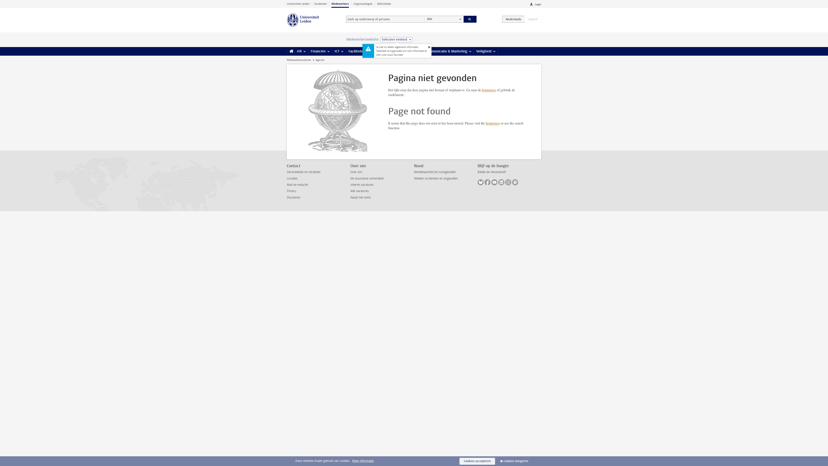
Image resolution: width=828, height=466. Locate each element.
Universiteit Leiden (298, 4)
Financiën (318, 51)
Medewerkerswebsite (299, 60)
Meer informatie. (363, 461)
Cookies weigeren (515, 461)
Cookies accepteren (477, 461)
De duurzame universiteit (367, 178)
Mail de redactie (297, 185)
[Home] (290, 51)
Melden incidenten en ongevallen (436, 178)
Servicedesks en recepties (303, 172)
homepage (489, 90)
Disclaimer (293, 197)
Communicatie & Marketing (446, 51)
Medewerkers (340, 4)
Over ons (356, 172)
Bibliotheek (384, 4)
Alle (429, 19)
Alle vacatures (359, 191)
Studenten (320, 4)
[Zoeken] (470, 19)
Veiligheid (483, 51)
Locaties (292, 178)
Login (538, 4)
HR (299, 51)
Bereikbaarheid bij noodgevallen (435, 172)
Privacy (291, 191)
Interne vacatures (361, 185)
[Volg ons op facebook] (488, 182)
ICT (337, 51)
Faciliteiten (356, 51)
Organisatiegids (363, 4)
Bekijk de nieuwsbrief (492, 172)
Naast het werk (360, 197)
